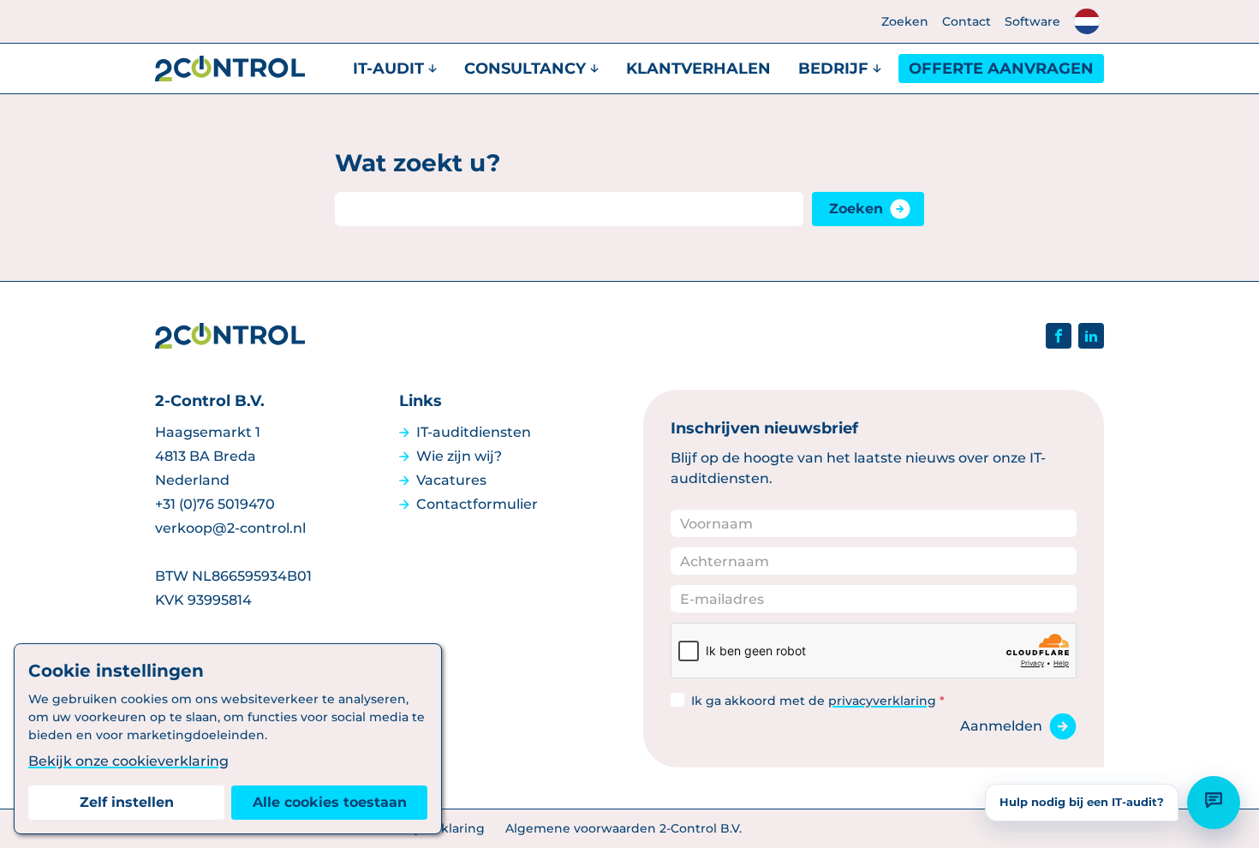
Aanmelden (1001, 726)
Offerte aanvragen (1001, 68)
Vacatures (451, 480)
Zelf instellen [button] (127, 802)
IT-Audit (388, 68)
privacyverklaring (882, 700)
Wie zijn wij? (459, 456)
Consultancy (525, 68)
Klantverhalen (698, 68)
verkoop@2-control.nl (230, 528)
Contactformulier (477, 504)
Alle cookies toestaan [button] (330, 802)
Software (1032, 21)
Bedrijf (833, 68)
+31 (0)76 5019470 (215, 504)
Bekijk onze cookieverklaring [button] (128, 761)
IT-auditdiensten (473, 432)
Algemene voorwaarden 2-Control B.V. (623, 828)
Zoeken (904, 21)
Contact (966, 21)
